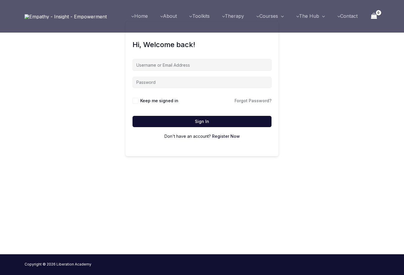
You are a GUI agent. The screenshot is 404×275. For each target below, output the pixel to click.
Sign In (202, 121)
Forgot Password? (253, 100)
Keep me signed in (159, 100)
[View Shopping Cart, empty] (373, 16)
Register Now (226, 136)
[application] (281, 16)
